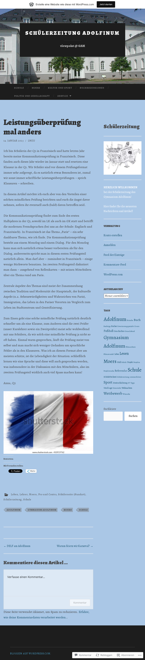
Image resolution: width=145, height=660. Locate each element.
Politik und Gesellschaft (32, 95)
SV (129, 383)
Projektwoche (109, 371)
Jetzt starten (106, 4)
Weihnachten (127, 388)
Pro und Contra (47, 494)
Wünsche (126, 394)
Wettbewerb (113, 393)
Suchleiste (110, 409)
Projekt (130, 362)
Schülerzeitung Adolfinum (72, 33)
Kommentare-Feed (115, 265)
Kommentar (79, 602)
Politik (124, 362)
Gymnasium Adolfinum (42, 509)
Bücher (114, 326)
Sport (108, 382)
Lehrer (24, 494)
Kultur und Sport (60, 87)
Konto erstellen (113, 235)
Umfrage (108, 388)
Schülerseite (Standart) (71, 494)
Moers (36, 87)
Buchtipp (107, 326)
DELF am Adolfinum (17, 546)
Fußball (108, 331)
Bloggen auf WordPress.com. (30, 653)
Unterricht (117, 388)
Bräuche (130, 320)
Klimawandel (109, 354)
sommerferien (135, 377)
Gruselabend (130, 331)
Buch (137, 320)
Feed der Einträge (114, 255)
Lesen (124, 353)
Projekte (137, 362)
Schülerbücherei (110, 376)
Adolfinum (14, 509)
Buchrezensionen (92, 87)
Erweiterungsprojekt (125, 326)
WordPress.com (113, 274)
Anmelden (109, 245)
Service (62, 95)
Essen (137, 326)
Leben (14, 494)
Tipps (133, 383)
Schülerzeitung (13, 499)
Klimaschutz (131, 347)
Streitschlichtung (120, 382)
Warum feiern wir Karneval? (75, 546)
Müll (119, 362)
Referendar (121, 370)
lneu (31, 140)
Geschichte (119, 331)
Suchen (133, 416)
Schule (19, 87)
